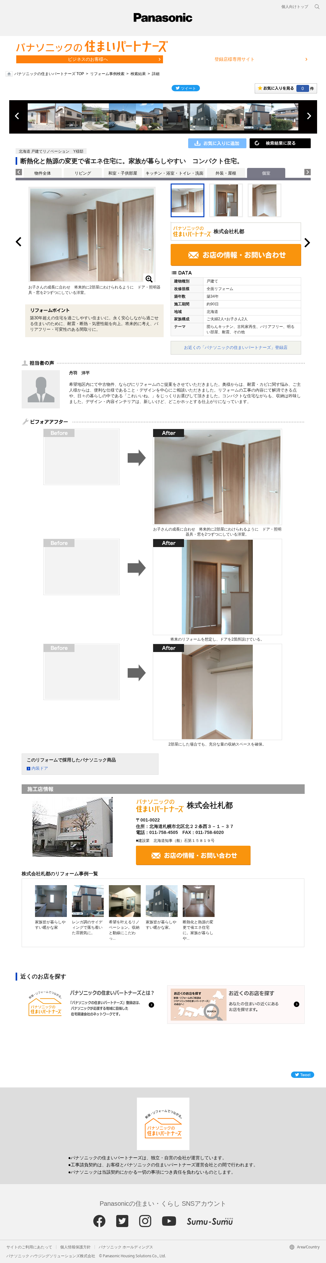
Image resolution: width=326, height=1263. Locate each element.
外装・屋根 (226, 173)
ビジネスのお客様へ (88, 59)
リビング (82, 173)
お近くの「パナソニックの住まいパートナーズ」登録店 (235, 347)
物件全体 (42, 173)
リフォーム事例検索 (107, 74)
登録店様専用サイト (235, 59)
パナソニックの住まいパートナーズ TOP (49, 74)
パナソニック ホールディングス (126, 1247)
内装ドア (40, 768)
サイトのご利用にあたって (29, 1247)
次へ (309, 116)
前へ (17, 116)
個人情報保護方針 (75, 1247)
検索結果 (138, 74)
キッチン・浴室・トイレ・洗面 (174, 173)
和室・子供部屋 (122, 173)
